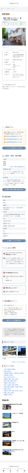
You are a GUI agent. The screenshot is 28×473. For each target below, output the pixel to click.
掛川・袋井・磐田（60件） (10, 380)
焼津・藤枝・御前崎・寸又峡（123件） (13, 386)
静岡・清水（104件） (9, 392)
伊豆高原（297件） (9, 375)
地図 (19, 216)
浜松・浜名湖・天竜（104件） (11, 384)
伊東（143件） (7, 371)
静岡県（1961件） (8, 394)
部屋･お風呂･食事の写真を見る (14, 189)
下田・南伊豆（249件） (10, 369)
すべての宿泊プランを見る (14, 148)
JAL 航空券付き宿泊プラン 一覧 (14, 142)
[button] (23, 24)
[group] (9, 353)
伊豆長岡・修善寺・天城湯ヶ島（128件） (14, 373)
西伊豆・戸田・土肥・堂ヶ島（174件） (13, 390)
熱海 (4, 14)
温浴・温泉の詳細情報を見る (18, 166)
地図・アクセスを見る (14, 240)
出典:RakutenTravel (5, 46)
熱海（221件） (7, 388)
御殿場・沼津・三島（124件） (11, 379)
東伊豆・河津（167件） (10, 382)
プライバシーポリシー (7, 468)
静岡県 (7, 14)
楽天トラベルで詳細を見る (14, 320)
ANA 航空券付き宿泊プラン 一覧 (14, 139)
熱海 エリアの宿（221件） (19, 362)
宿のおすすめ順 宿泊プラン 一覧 (14, 136)
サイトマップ (21, 468)
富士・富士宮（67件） (9, 377)
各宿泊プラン (14, 263)
